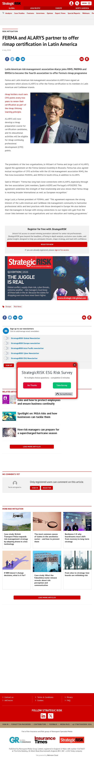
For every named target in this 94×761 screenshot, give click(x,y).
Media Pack (65, 724)
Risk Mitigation (10, 31)
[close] (88, 54)
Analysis (8, 13)
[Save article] (87, 59)
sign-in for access (62, 250)
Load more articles (32, 447)
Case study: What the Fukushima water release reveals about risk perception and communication (45, 580)
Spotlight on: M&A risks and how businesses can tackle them (37, 415)
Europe (59, 8)
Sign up (9, 365)
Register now (47, 244)
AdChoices (9, 700)
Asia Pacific (35, 8)
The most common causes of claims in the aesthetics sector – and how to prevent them (46, 538)
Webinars (86, 13)
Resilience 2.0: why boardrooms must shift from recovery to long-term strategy (77, 538)
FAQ (68, 700)
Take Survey (61, 385)
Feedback (53, 724)
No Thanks (32, 385)
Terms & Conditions (45, 697)
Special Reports (74, 13)
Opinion (50, 13)
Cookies (40, 700)
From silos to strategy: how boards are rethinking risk (77, 574)
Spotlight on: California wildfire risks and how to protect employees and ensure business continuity (39, 400)
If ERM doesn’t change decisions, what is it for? (15, 574)
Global (12, 8)
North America (82, 8)
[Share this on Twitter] (12, 59)
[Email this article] (23, 59)
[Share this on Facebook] (7, 59)
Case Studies (19, 13)
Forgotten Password (21, 724)
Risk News (17, 306)
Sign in (58, 54)
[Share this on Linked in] (17, 59)
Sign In (5, 724)
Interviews (40, 13)
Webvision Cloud (52, 755)
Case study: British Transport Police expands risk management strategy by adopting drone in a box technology (16, 539)
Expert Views (60, 13)
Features (30, 13)
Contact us (9, 697)
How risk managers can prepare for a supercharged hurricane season (38, 431)
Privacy (70, 697)
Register (47, 488)
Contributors (40, 724)
